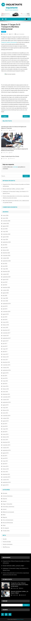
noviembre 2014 (6, 415)
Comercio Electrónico (7, 496)
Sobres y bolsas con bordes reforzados (27, 116)
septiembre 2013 (7, 450)
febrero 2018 (6, 324)
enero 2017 (5, 359)
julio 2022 (5, 263)
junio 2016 (5, 378)
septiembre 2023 (7, 242)
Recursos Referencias (8, 522)
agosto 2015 (6, 405)
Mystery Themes (20, 619)
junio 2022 (5, 266)
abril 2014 (5, 431)
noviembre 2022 (6, 255)
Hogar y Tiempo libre (7, 504)
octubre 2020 (6, 290)
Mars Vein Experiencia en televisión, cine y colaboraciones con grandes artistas (16, 201)
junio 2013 (5, 458)
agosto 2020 (6, 292)
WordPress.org (6, 547)
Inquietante (12, 7)
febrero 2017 (6, 356)
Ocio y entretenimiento (8, 520)
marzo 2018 (5, 322)
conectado (15, 167)
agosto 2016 (6, 372)
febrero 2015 (6, 410)
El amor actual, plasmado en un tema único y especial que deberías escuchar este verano (16, 197)
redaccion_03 (23, 595)
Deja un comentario (20, 34)
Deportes (5, 498)
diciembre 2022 (6, 252)
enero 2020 (5, 300)
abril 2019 (5, 308)
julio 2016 (5, 375)
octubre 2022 (6, 258)
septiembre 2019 (7, 303)
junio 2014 (5, 426)
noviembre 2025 (6, 220)
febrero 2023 (6, 250)
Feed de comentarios (7, 544)
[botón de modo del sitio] (25, 19)
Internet (4, 509)
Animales (5, 493)
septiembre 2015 (7, 402)
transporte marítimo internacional (9, 42)
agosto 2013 (6, 453)
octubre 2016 (6, 367)
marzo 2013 (5, 466)
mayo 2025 (5, 231)
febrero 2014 (6, 437)
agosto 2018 (6, 314)
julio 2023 (5, 244)
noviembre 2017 (6, 333)
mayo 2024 (5, 239)
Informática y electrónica (8, 506)
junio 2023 (5, 247)
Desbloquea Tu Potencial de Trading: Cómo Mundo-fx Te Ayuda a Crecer (15, 192)
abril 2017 (5, 351)
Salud (4, 525)
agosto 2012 (6, 485)
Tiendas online (6, 530)
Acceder (5, 539)
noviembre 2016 (6, 365)
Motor (4, 514)
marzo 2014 (5, 434)
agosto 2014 (6, 421)
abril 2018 (5, 319)
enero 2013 (5, 471)
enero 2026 (5, 218)
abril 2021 (5, 284)
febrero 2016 (6, 389)
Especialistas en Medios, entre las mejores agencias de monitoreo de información (14, 149)
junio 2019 (5, 306)
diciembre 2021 (6, 271)
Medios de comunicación (8, 512)
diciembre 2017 (6, 330)
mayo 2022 (5, 268)
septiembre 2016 (7, 370)
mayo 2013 (5, 461)
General (3, 31)
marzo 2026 (5, 215)
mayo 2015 (5, 407)
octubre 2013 (6, 447)
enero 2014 (5, 439)
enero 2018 (5, 327)
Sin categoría (6, 528)
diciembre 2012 (6, 474)
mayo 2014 (5, 429)
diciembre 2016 (6, 362)
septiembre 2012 (7, 482)
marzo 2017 (5, 354)
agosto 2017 (6, 340)
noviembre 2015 (6, 397)
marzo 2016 (5, 386)
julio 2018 (5, 316)
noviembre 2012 (6, 477)
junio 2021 (5, 282)
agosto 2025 (6, 226)
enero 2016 (5, 391)
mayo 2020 (5, 298)
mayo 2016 (5, 381)
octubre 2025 (6, 223)
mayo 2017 (5, 349)
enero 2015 (5, 413)
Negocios (5, 517)
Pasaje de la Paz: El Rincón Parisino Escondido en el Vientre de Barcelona (16, 185)
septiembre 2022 (7, 260)
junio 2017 (5, 346)
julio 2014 (5, 423)
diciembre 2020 (6, 287)
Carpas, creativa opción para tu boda (10, 156)
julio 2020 (5, 295)
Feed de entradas (7, 541)
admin (12, 34)
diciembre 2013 (6, 442)
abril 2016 (5, 383)
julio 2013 (5, 455)
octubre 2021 (6, 274)
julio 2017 (5, 343)
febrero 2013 (6, 469)
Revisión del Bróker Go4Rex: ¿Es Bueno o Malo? (13, 188)
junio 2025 (5, 228)
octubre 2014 (6, 418)
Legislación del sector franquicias (5, 116)
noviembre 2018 (6, 311)
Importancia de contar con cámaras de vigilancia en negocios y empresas (13, 127)
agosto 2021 (6, 279)
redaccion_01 (13, 130)
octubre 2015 (6, 399)
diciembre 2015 (6, 394)
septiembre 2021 (7, 276)
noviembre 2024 (6, 234)
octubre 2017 (6, 335)
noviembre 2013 (6, 445)
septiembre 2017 (7, 338)
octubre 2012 (6, 479)
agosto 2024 (6, 236)
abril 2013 (5, 463)
